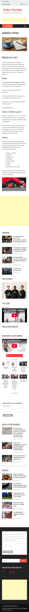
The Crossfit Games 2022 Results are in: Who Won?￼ (19, 457)
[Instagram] (26, 4)
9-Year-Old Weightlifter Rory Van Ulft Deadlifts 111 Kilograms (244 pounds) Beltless (19, 446)
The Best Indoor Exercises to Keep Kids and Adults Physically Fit (20, 259)
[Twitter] (24, 4)
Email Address (6, 406)
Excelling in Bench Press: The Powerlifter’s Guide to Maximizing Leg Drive (20, 239)
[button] (16, 360)
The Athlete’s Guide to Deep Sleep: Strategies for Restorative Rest (20, 249)
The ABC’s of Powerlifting (17, 269)
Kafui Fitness (12, 10)
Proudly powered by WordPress (10, 608)
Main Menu (8, 26)
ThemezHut (8, 610)
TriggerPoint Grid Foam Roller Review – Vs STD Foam (19, 494)
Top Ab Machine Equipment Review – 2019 (19, 513)
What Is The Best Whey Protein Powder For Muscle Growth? (20, 475)
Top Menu (6, 1)
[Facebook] (20, 4)
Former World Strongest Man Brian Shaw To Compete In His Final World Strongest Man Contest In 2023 (19, 432)
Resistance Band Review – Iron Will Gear (18, 504)
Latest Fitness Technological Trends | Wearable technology (20, 485)
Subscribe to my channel (15, 355)
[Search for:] (14, 560)
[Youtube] (22, 4)
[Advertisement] (15, 20)
